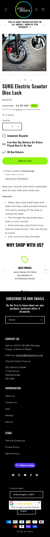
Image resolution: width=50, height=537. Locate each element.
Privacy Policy (12, 447)
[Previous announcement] (5, 25)
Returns (9, 422)
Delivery (9, 415)
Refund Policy (12, 453)
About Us (10, 396)
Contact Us (11, 402)
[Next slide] (46, 269)
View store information (17, 178)
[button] (6, 9)
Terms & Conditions (15, 440)
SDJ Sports (28, 531)
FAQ (7, 409)
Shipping (18, 109)
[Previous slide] (4, 269)
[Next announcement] (45, 25)
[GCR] (11, 503)
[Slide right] (31, 80)
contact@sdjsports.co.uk (29, 355)
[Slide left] (19, 80)
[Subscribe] (41, 320)
